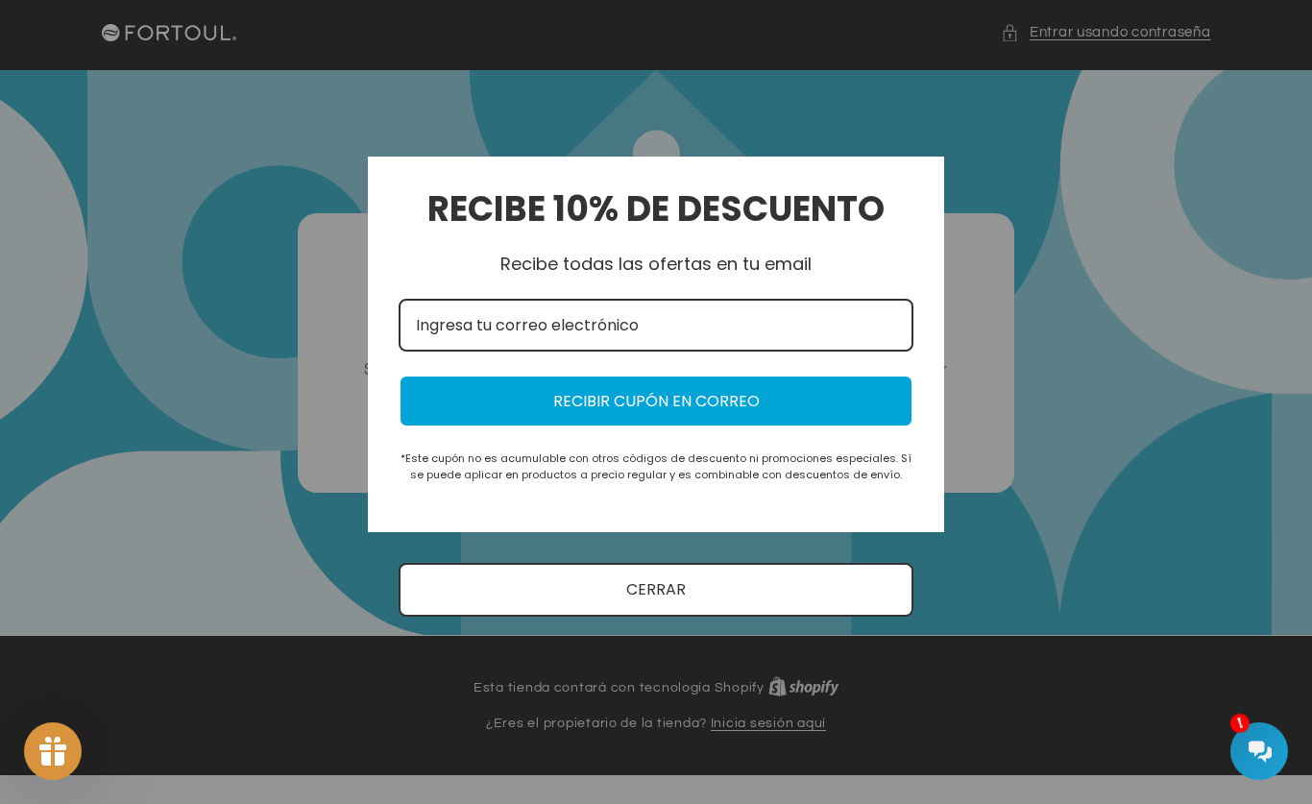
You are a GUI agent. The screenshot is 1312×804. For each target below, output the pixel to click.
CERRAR (656, 589)
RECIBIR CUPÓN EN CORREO (656, 401)
